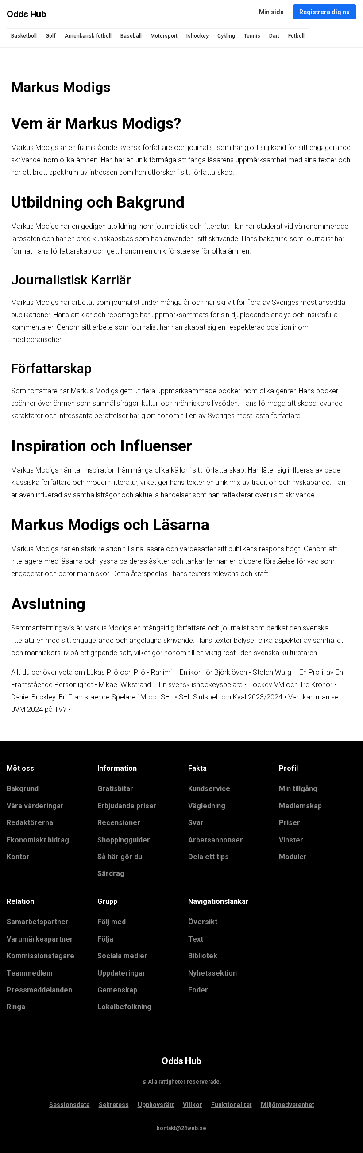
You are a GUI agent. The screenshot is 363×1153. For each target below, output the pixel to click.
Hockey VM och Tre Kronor (290, 684)
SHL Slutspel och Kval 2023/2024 (230, 697)
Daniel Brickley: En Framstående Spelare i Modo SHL (92, 697)
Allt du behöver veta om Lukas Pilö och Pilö (78, 672)
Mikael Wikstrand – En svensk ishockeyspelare (171, 684)
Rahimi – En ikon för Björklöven (199, 672)
